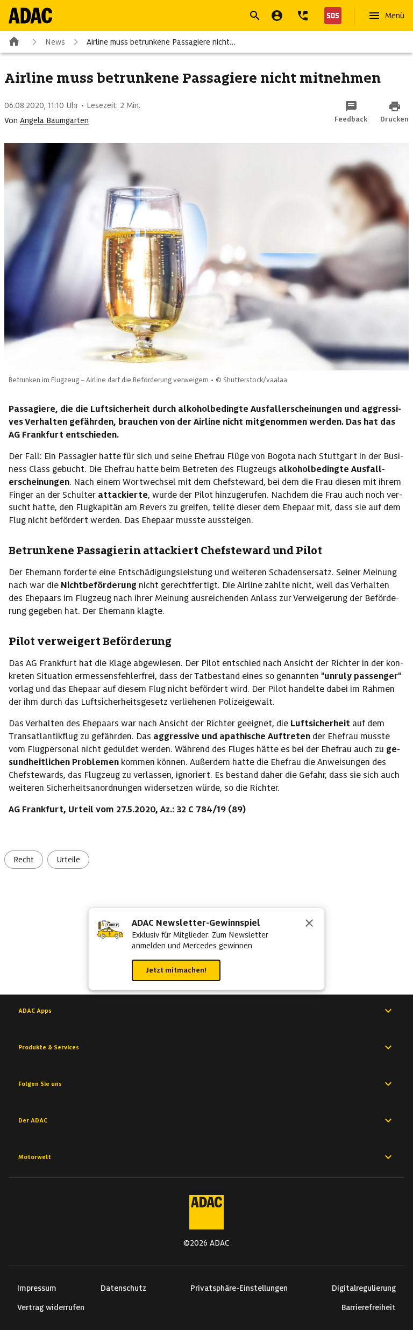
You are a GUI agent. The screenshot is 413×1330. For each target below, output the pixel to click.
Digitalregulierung (364, 1288)
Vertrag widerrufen (50, 1307)
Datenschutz (123, 1288)
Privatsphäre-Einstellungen (239, 1288)
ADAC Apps (35, 1010)
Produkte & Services (48, 1047)
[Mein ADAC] (276, 15)
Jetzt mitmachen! (176, 970)
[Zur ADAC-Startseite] (30, 15)
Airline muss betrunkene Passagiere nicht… (161, 42)
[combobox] (193, 17)
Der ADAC (32, 1120)
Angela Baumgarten (54, 120)
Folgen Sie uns (40, 1084)
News (55, 42)
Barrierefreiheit (368, 1307)
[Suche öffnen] (254, 15)
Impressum (36, 1288)
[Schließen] (309, 924)
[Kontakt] (302, 15)
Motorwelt (34, 1157)
